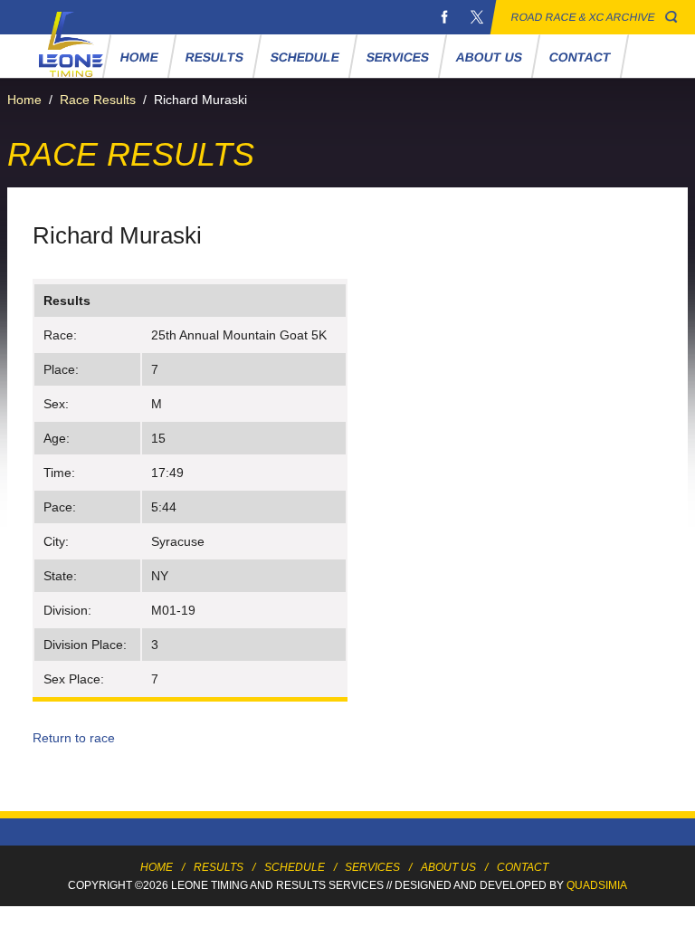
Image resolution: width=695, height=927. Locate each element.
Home (139, 57)
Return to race (74, 738)
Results (215, 57)
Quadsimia (596, 885)
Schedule (305, 57)
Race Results (98, 99)
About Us (489, 57)
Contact (580, 57)
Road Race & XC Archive (583, 17)
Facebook (444, 17)
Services (398, 57)
